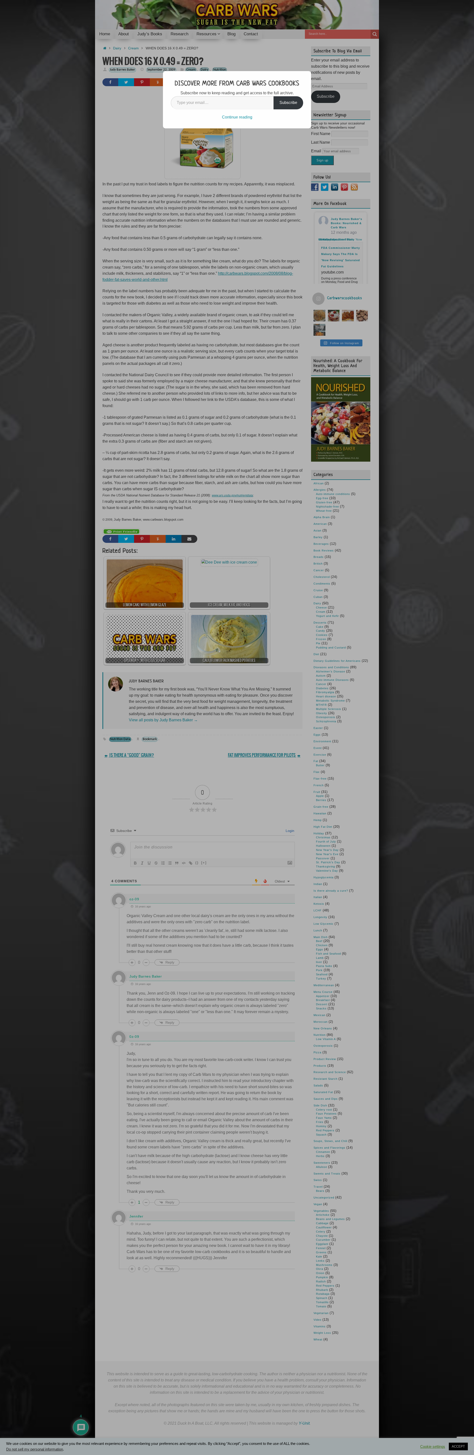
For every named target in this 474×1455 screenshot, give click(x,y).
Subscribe (288, 102)
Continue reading (237, 117)
